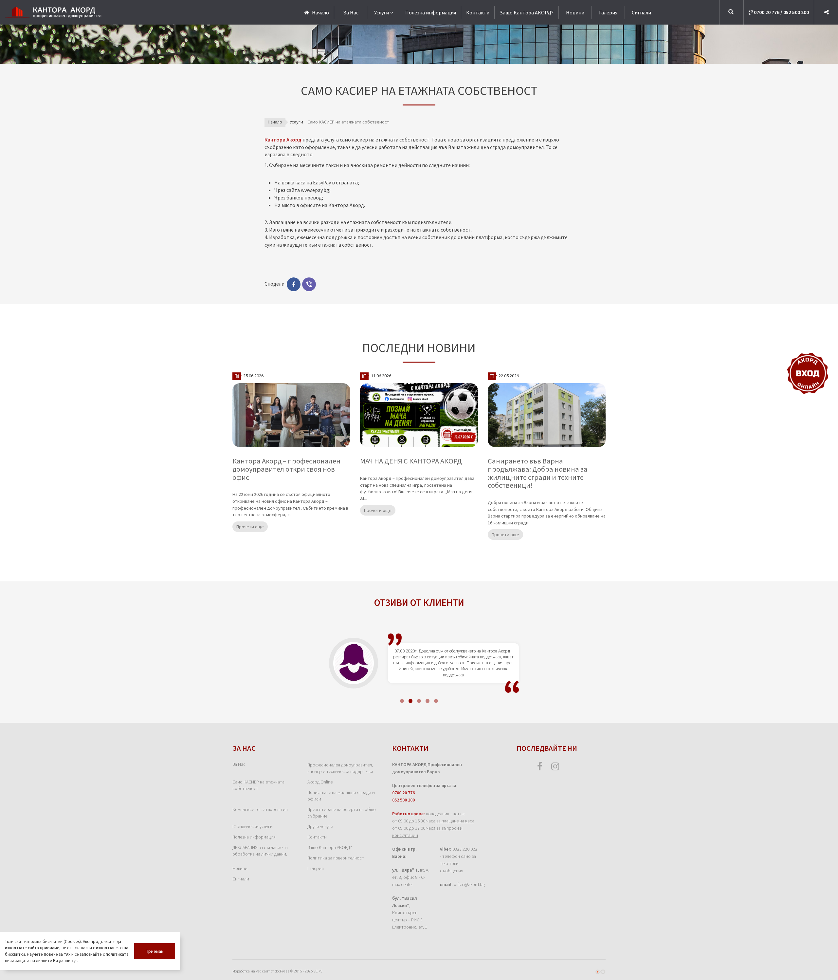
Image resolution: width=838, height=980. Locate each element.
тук (74, 960)
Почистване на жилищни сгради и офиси (341, 795)
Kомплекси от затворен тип (260, 809)
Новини (575, 12)
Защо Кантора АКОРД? (527, 12)
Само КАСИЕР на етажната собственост (258, 785)
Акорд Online (320, 782)
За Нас (350, 12)
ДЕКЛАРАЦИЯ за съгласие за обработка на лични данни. (260, 850)
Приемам (155, 951)
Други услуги (320, 826)
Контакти (477, 12)
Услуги (381, 12)
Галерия (608, 12)
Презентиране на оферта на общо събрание (341, 812)
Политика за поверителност (335, 858)
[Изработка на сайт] (600, 971)
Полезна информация (430, 12)
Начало (275, 122)
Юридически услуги (252, 826)
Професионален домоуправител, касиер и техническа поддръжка (340, 768)
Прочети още (250, 527)
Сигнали (641, 12)
